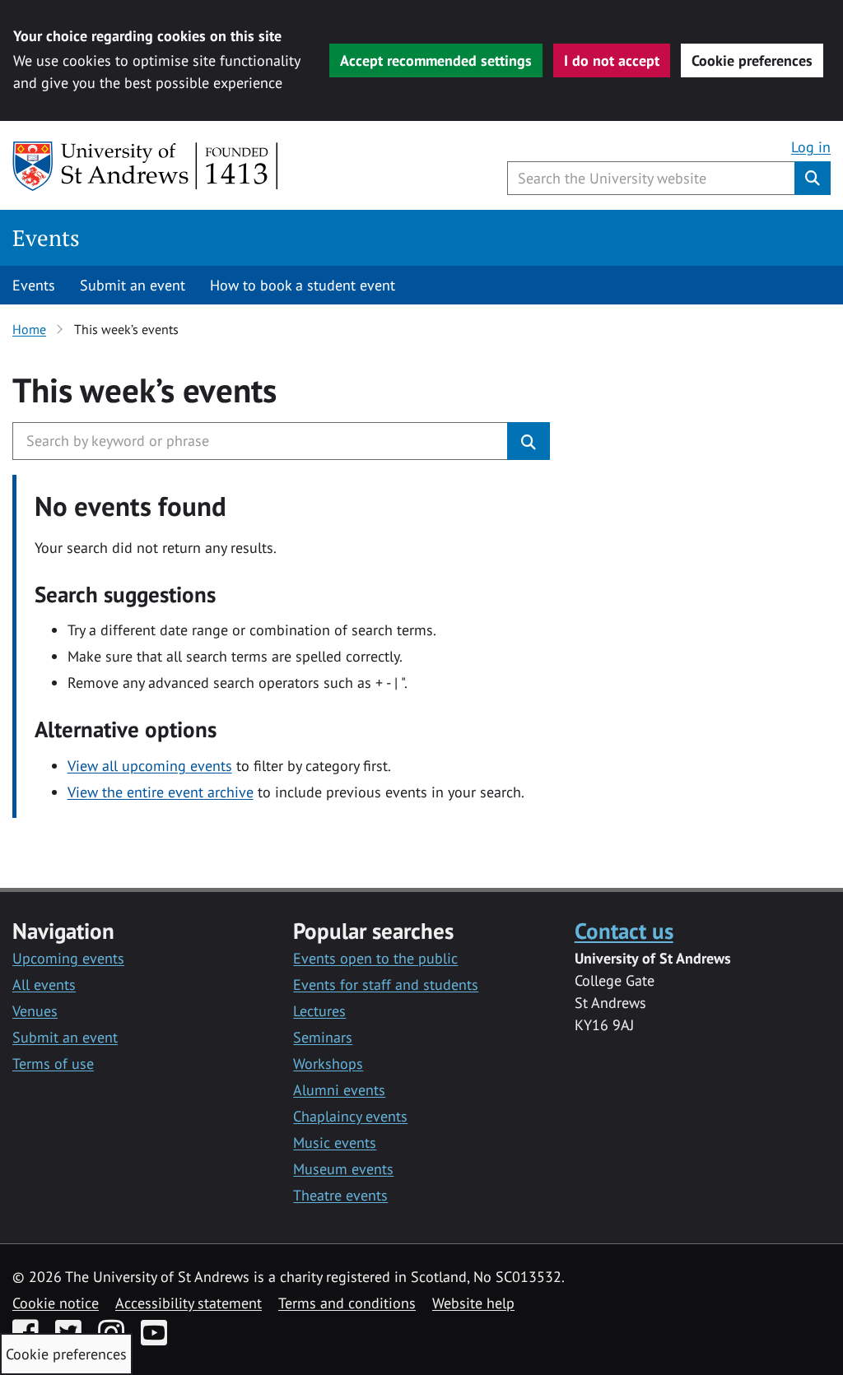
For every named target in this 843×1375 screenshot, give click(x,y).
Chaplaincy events (350, 1116)
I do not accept (611, 60)
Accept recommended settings (436, 60)
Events (46, 238)
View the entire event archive (161, 792)
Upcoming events (68, 958)
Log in (811, 146)
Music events (334, 1142)
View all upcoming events (150, 765)
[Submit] (528, 441)
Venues (35, 1010)
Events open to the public (375, 958)
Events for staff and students (385, 984)
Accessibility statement (188, 1303)
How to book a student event (302, 285)
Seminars (322, 1037)
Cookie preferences (752, 60)
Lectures (319, 1010)
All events (44, 984)
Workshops (328, 1063)
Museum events (343, 1168)
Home (29, 329)
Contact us (624, 930)
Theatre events (340, 1195)
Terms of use (53, 1063)
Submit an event (132, 285)
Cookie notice (55, 1303)
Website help (473, 1303)
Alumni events (339, 1089)
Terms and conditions (347, 1303)
